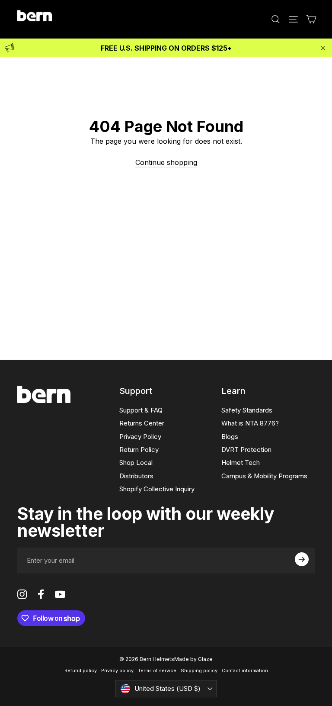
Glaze (205, 659)
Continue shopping (166, 162)
